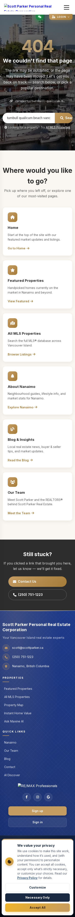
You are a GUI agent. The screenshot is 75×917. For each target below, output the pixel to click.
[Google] (48, 797)
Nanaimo (10, 742)
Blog (7, 759)
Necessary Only (37, 897)
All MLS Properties (58, 127)
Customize (37, 887)
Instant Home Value (17, 713)
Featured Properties (18, 688)
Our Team (11, 750)
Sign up (37, 811)
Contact (9, 767)
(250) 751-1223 (30, 595)
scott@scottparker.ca (27, 648)
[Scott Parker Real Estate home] (33, 7)
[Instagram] (37, 797)
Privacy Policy (27, 878)
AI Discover (12, 775)
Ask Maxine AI (14, 721)
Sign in (37, 822)
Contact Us (27, 581)
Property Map (13, 705)
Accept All (37, 907)
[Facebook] (26, 797)
